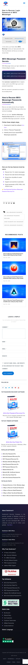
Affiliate (18, 658)
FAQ (23, 658)
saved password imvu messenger (13, 221)
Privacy (18, 662)
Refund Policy (7, 615)
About (4, 658)
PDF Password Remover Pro (10, 467)
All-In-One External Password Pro (11, 477)
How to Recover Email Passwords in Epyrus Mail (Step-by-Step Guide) (13, 254)
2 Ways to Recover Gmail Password (12, 490)
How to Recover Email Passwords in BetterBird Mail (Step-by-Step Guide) (13, 277)
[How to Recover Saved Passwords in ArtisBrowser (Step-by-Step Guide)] (14, 292)
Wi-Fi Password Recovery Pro (10, 459)
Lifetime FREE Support (10, 565)
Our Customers (8, 618)
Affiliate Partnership (9, 623)
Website (4, 356)
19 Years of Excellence (10, 552)
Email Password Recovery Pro (11, 464)
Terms (13, 662)
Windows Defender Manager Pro (11, 461)
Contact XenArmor (8, 625)
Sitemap (8, 662)
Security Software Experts (10, 560)
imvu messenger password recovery (12, 217)
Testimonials (11, 658)
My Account (7, 613)
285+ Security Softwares (10, 555)
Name (4, 341)
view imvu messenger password (13, 225)
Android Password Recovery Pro (11, 456)
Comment (5, 327)
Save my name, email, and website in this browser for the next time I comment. (13, 365)
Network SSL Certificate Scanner (11, 472)
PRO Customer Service (10, 563)
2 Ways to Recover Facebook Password (13, 487)
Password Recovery (20, 38)
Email (4, 349)
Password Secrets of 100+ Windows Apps (14, 485)
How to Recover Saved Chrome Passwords (14, 495)
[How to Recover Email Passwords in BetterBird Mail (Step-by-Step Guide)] (14, 269)
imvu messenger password (14, 212)
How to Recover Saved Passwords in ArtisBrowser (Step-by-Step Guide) (13, 300)
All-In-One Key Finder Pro (9, 475)
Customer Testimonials (10, 620)
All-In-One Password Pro (9, 454)
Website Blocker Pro (8, 469)
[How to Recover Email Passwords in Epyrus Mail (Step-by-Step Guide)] (14, 245)
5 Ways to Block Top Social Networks (12, 493)
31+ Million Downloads (9, 558)
